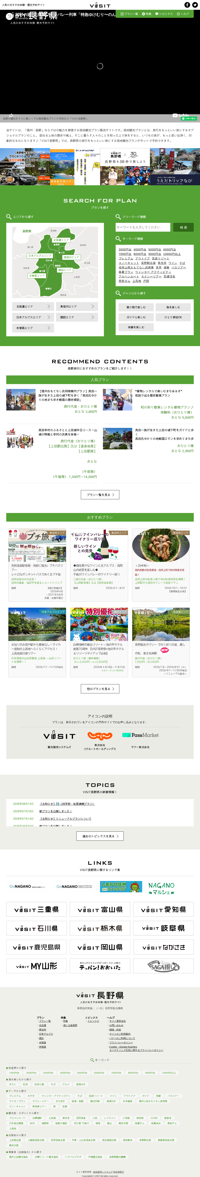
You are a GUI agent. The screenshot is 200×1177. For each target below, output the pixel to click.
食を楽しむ (173, 307)
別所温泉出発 (58, 1140)
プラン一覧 (131, 14)
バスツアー (178, 267)
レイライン (110, 1117)
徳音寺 (167, 1117)
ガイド (145, 1095)
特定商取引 (118, 1172)
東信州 (42, 1029)
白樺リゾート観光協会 (46, 1156)
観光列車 (95, 1101)
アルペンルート (129, 276)
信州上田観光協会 (18, 1156)
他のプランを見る (98, 689)
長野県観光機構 (117, 1156)
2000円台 (31, 1072)
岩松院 (140, 1117)
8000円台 (140, 254)
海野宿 (45, 1123)
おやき (31, 1095)
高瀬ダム (139, 1123)
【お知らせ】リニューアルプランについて (65, 819)
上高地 (136, 281)
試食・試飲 (78, 1101)
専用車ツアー (39, 1106)
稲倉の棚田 (61, 1123)
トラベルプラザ (73, 1156)
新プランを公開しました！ (55, 811)
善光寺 (162, 263)
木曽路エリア (37, 275)
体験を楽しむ (136, 327)
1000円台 (14, 1072)
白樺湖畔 (37, 1117)
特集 (148, 14)
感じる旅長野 (70, 1025)
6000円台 (169, 249)
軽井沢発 (123, 1123)
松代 (32, 1123)
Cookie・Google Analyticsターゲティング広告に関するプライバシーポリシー (136, 1049)
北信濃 (42, 1025)
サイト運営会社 (117, 1021)
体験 (167, 267)
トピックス (166, 14)
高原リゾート (161, 258)
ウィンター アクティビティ (153, 272)
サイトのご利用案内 (119, 1034)
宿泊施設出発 (109, 1140)
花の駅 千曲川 (81, 1123)
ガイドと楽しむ (136, 317)
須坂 (98, 1123)
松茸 (25, 1084)
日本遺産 (127, 1101)
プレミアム (126, 258)
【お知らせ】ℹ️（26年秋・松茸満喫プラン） (67, 804)
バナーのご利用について (122, 1038)
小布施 (126, 1117)
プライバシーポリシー (121, 1042)
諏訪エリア (65, 270)
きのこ (12, 1084)
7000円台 (125, 254)
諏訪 (41, 1038)
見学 (159, 267)
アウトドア (142, 258)
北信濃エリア (61, 240)
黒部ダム (124, 281)
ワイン (173, 263)
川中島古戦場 (16, 1123)
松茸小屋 (39, 1084)
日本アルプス (46, 1034)
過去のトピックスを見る (98, 836)
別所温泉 (81, 1117)
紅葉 (64, 1106)
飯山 (109, 1123)
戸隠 (146, 281)
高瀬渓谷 (169, 276)
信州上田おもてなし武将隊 (136, 267)
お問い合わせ (116, 1025)
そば (182, 263)
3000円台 (125, 249)
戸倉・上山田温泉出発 (83, 1140)
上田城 (52, 1117)
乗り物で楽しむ (136, 307)
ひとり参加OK (173, 317)
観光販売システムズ (103, 1172)
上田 (95, 1117)
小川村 (153, 1117)
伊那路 (42, 1047)
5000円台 (154, 249)
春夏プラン (126, 272)
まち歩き (60, 1101)
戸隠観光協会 (95, 1156)
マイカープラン (17, 1101)
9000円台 (154, 254)
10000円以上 (172, 254)
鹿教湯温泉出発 (166, 1140)
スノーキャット (129, 263)
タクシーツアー (151, 276)
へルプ (185, 14)
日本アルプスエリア (40, 255)
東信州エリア (71, 257)
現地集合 (127, 1140)
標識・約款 (115, 1029)
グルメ (65, 1084)
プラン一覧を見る (98, 495)
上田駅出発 (15, 1140)
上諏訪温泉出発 (36, 1140)
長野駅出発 (148, 263)
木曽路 (42, 1042)
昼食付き (81, 1084)
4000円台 (140, 249)
